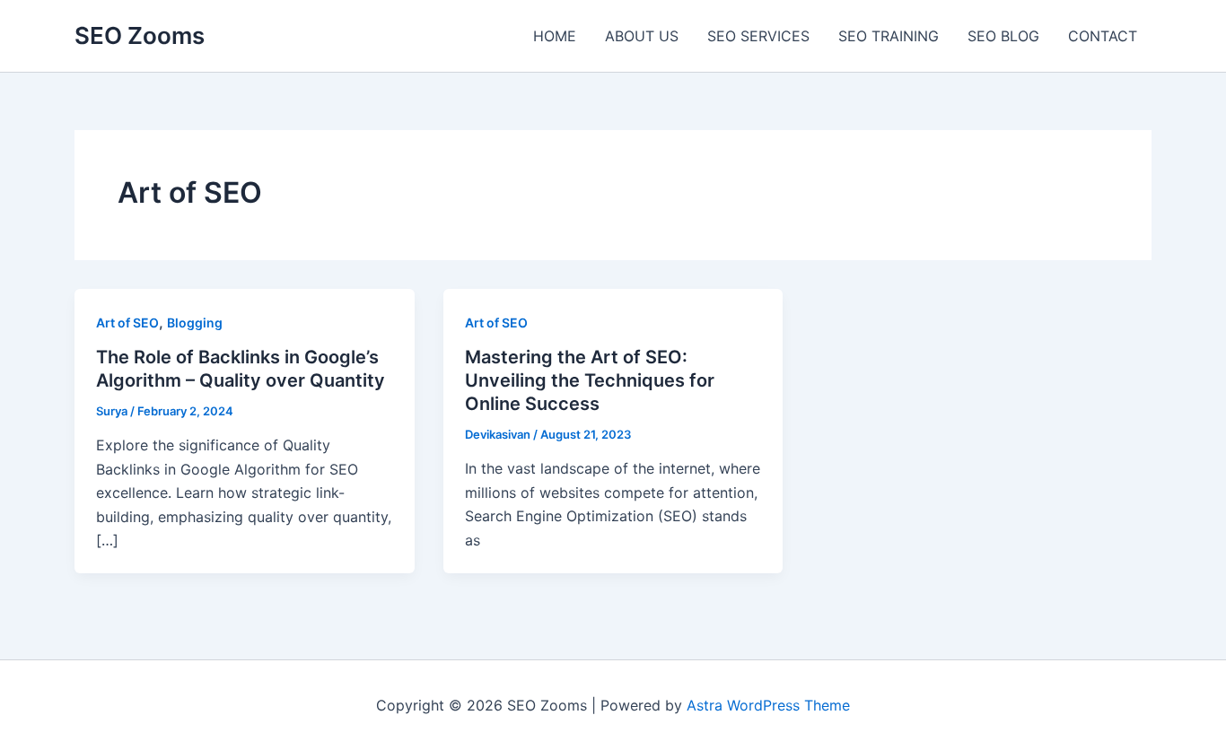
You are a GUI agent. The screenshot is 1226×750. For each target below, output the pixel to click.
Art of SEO (127, 322)
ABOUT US (642, 36)
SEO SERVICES (758, 36)
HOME (554, 36)
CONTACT (1102, 36)
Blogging (195, 322)
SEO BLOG (1003, 36)
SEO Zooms (139, 35)
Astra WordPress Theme (768, 705)
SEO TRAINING (888, 36)
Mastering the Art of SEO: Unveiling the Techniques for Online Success (589, 380)
